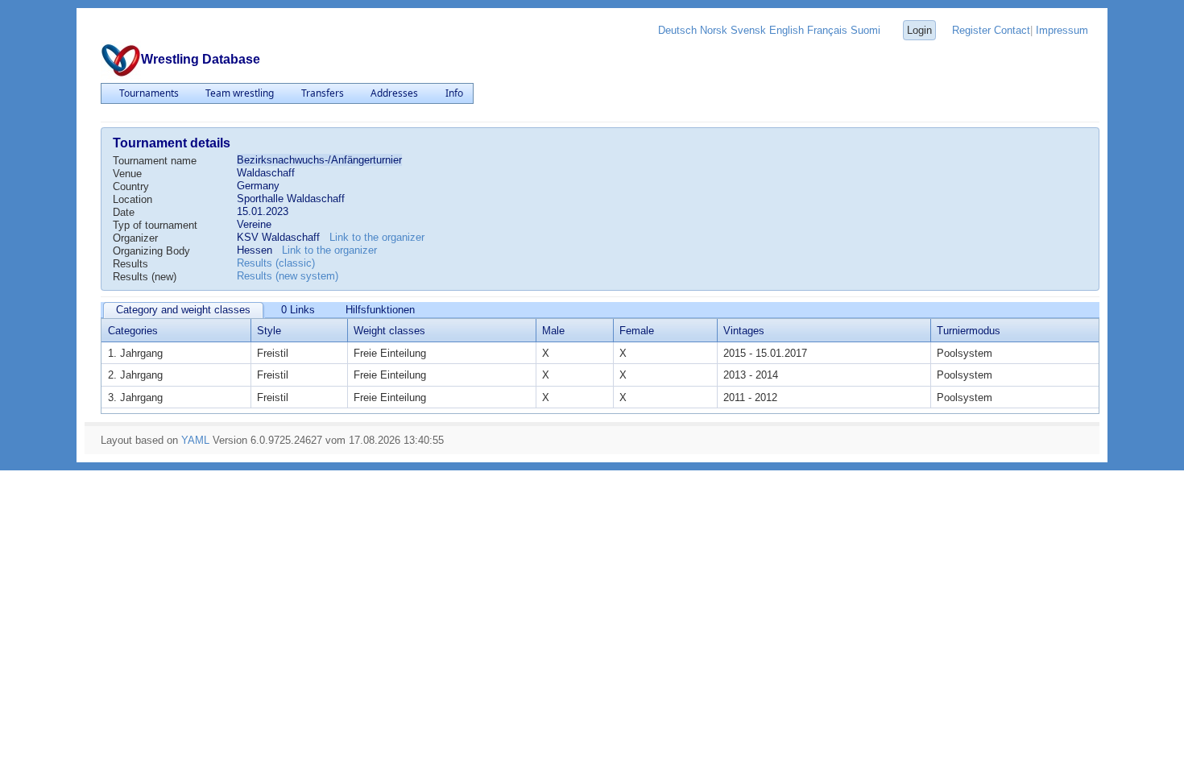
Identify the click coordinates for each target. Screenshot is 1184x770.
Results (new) (144, 277)
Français (827, 30)
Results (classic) (276, 263)
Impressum (1062, 30)
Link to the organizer (376, 237)
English (786, 30)
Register (971, 30)
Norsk (713, 30)
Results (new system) (287, 276)
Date (124, 212)
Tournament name (155, 161)
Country (131, 186)
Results (130, 264)
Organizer (135, 238)
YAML (195, 440)
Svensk (748, 30)
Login (919, 30)
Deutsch (677, 30)
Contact (1012, 30)
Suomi (865, 30)
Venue (127, 174)
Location (132, 199)
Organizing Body (151, 251)
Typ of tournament (155, 225)
